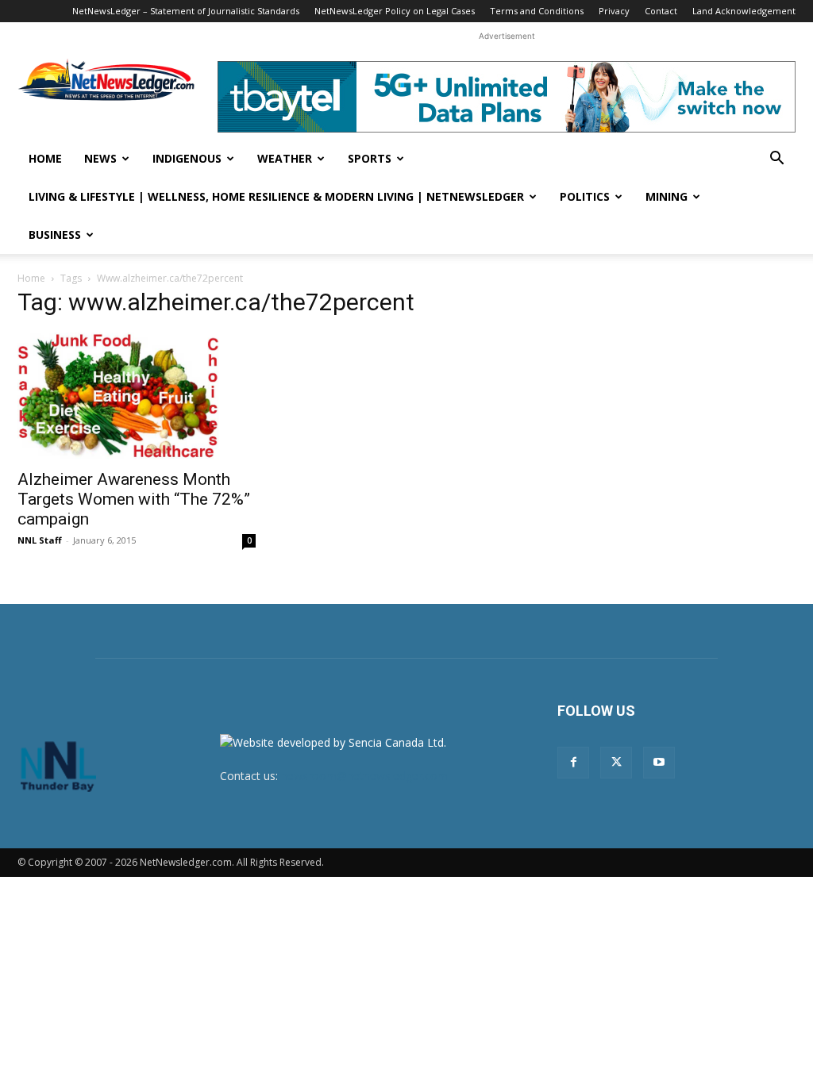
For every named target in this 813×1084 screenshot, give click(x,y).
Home (45, 158)
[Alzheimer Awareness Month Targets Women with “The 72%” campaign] (136, 396)
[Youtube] (659, 762)
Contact (661, 11)
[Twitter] (616, 762)
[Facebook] (573, 762)
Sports (369, 158)
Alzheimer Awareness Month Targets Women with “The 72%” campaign (133, 499)
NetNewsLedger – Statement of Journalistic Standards (185, 11)
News (100, 158)
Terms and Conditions (537, 11)
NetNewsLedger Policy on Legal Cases (394, 11)
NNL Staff (39, 540)
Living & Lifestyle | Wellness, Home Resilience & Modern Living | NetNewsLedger (276, 196)
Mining (666, 196)
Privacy (614, 11)
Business (55, 234)
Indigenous (187, 158)
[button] (776, 159)
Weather (284, 158)
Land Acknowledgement (744, 11)
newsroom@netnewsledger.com (364, 775)
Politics (585, 196)
